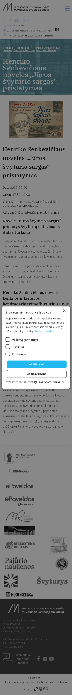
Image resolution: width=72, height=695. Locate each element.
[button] (49, 382)
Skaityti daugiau (44, 331)
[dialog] (36, 347)
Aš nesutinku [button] (36, 374)
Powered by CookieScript (19, 382)
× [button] (64, 310)
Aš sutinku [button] (36, 364)
